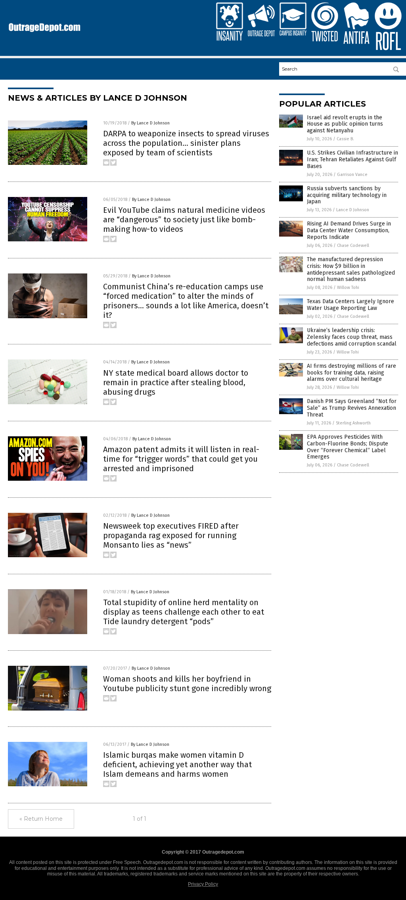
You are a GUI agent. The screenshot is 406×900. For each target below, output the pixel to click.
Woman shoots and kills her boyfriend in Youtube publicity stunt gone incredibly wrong (187, 683)
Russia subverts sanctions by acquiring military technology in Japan (347, 195)
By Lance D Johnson (150, 123)
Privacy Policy (203, 884)
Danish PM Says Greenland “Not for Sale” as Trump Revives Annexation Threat (351, 408)
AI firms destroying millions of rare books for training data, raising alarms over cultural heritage (351, 373)
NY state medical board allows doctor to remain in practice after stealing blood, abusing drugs (175, 382)
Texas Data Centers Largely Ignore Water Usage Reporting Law (350, 304)
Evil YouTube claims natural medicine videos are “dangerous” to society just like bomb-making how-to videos (184, 219)
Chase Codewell (353, 245)
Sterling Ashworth (353, 423)
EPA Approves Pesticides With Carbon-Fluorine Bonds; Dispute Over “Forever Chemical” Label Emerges (347, 447)
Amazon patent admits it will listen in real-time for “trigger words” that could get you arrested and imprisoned (181, 459)
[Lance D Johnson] (44, 33)
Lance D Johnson (352, 209)
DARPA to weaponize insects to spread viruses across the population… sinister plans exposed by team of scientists (186, 143)
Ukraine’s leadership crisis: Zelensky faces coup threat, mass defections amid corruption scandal (351, 337)
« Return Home (41, 818)
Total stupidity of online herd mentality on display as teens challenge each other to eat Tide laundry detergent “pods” (183, 612)
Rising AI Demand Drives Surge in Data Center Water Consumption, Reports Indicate (349, 230)
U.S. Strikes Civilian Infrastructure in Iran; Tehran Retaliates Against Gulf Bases (352, 159)
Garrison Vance (352, 174)
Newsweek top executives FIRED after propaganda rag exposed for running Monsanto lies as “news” (171, 535)
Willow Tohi (348, 287)
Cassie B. (345, 138)
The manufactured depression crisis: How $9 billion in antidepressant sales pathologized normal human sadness (351, 269)
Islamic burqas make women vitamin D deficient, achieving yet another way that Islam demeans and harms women (177, 764)
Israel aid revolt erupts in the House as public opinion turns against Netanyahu (345, 124)
